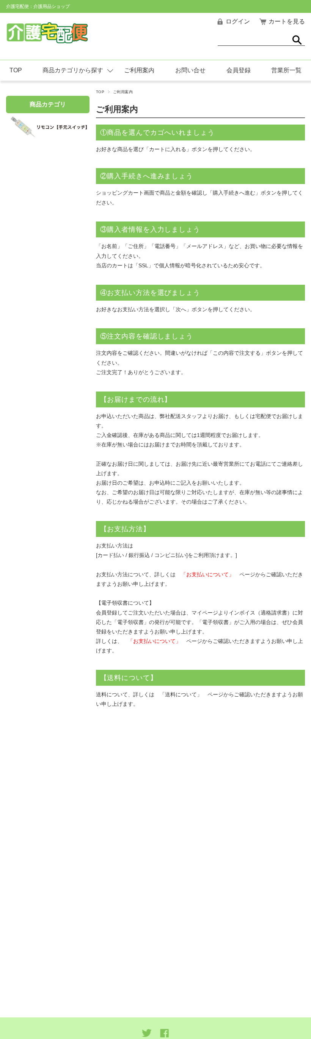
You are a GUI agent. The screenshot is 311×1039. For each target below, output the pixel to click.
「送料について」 (180, 694)
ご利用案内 (139, 70)
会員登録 (238, 70)
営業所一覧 (286, 70)
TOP (15, 70)
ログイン (238, 21)
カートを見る (287, 21)
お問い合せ (190, 70)
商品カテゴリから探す (72, 70)
